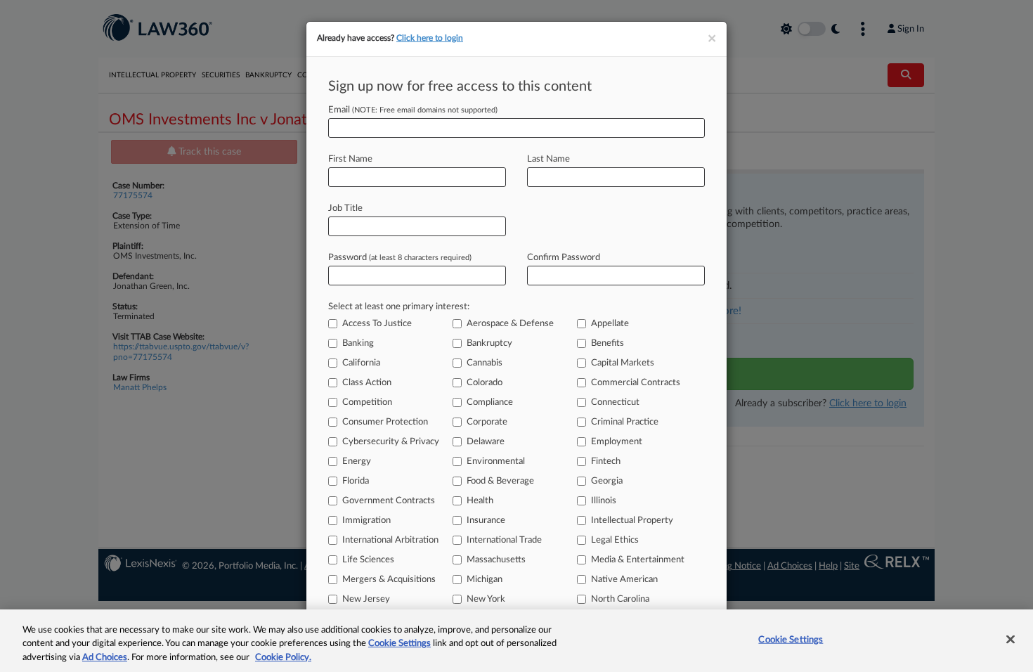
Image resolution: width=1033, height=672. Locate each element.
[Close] (1010, 638)
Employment (616, 441)
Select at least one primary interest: (398, 306)
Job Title (345, 208)
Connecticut (615, 402)
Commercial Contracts (635, 382)
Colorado (484, 382)
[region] (516, 640)
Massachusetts (496, 559)
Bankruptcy (489, 343)
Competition (367, 402)
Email (413, 110)
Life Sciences (368, 559)
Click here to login (429, 38)
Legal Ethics (615, 540)
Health (480, 500)
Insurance (486, 520)
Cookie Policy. (283, 657)
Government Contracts (388, 500)
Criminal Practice (624, 422)
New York (486, 599)
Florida (355, 481)
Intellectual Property (632, 520)
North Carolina (620, 599)
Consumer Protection (385, 422)
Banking (358, 343)
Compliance (490, 402)
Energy (356, 461)
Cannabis (484, 363)
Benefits (607, 343)
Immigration (366, 520)
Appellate (610, 323)
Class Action (366, 382)
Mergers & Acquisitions (389, 579)
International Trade (504, 540)
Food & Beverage (500, 481)
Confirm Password (563, 257)
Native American (624, 579)
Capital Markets (622, 363)
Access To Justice (377, 323)
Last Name (548, 159)
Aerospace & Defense (510, 323)
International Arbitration (390, 540)
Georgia (607, 481)
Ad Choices (104, 657)
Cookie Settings (399, 644)
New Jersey (366, 599)
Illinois (603, 500)
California (361, 363)
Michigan (484, 579)
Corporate (487, 422)
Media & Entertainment (637, 559)
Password (400, 257)
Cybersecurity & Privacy (390, 441)
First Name (350, 159)
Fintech (606, 461)
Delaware (486, 441)
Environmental (496, 461)
